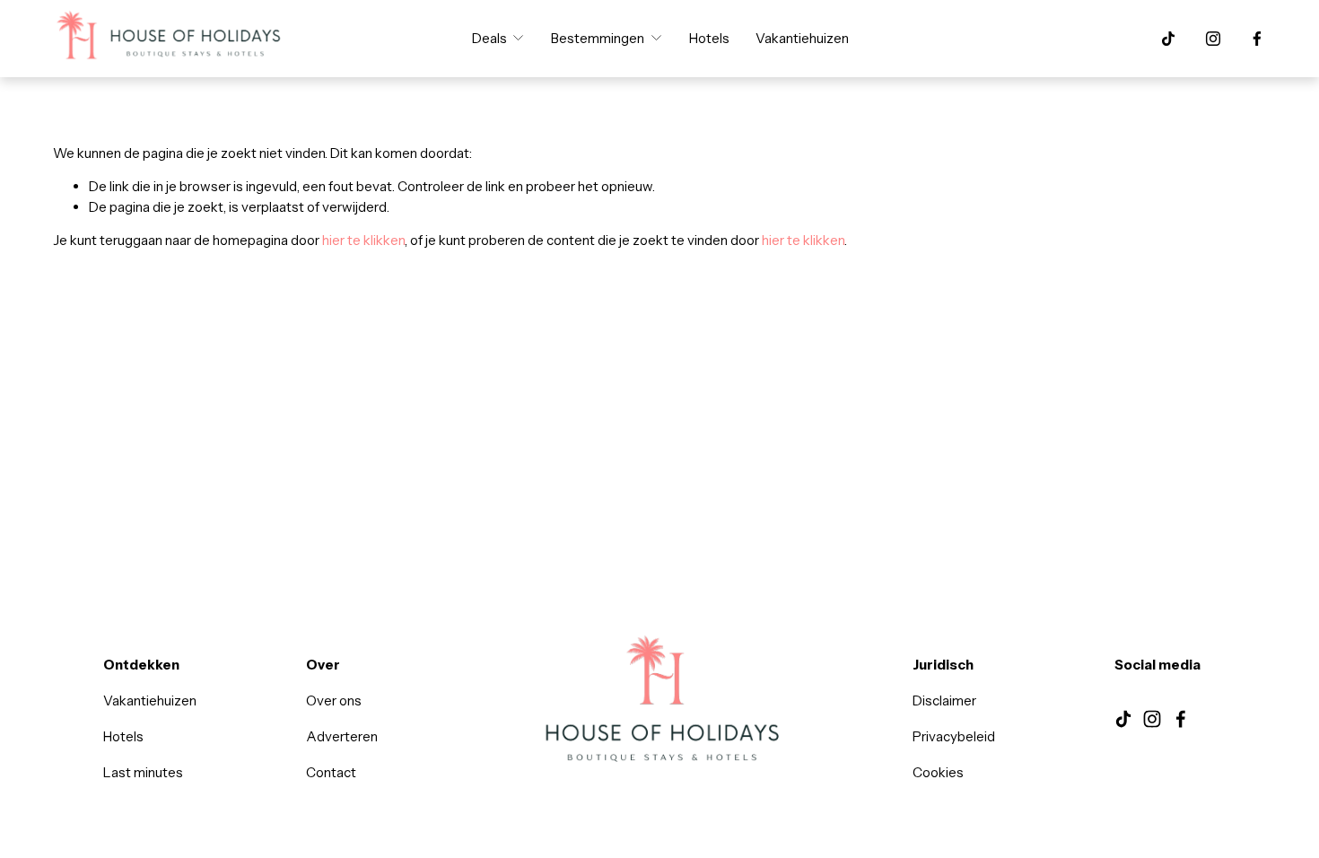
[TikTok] (1168, 39)
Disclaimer (944, 700)
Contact (331, 772)
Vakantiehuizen (802, 38)
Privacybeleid (954, 736)
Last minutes (143, 772)
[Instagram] (1213, 39)
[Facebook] (1257, 39)
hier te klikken (363, 240)
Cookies (938, 772)
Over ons (334, 700)
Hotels (709, 38)
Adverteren (342, 736)
